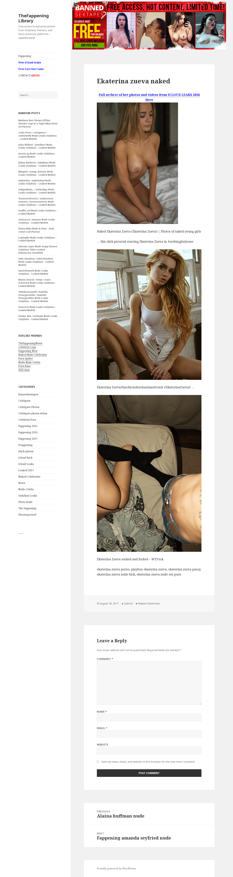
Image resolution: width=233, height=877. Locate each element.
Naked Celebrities (29, 476)
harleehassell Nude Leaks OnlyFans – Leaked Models (33, 272)
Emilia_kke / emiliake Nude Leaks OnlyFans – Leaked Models (37, 317)
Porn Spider (25, 358)
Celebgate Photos (28, 407)
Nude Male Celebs (29, 362)
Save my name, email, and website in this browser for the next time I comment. (148, 761)
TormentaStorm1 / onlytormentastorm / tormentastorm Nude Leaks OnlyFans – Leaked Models (36, 201)
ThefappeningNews (30, 343)
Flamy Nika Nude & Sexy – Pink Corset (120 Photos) (36, 230)
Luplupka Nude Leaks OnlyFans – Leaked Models (37, 239)
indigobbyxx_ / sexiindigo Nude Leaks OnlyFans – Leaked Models (36, 191)
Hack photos (25, 451)
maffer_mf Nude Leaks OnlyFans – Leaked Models (37, 212)
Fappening (24, 56)
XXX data (24, 370)
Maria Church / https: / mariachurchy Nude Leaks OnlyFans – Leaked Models (37, 282)
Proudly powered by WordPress (116, 868)
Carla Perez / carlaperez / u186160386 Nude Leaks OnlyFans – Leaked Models (37, 135)
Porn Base (24, 366)
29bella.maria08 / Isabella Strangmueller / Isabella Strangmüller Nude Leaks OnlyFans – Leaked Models (33, 296)
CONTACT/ (29, 75)
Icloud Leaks (26, 464)
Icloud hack (25, 457)
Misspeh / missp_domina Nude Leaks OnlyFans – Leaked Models (36, 173)
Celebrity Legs (27, 347)
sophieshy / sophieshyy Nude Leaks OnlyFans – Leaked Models (36, 182)
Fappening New (28, 351)
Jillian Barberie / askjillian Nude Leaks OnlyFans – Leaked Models (36, 164)
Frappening (25, 445)
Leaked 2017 (26, 470)
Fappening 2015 (28, 426)
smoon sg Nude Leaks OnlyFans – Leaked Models (37, 155)
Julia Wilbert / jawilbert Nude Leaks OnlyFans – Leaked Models (36, 146)
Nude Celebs (26, 489)
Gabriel (128, 603)
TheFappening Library (33, 18)
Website (102, 744)
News (21, 483)
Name (102, 711)
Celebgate (24, 400)
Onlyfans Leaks (27, 495)
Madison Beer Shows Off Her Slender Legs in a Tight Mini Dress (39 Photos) (38, 123)
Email (102, 728)
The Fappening (27, 508)
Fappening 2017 (28, 438)
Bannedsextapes (28, 394)
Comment (105, 659)
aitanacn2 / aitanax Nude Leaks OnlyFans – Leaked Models (36, 221)
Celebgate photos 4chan (32, 413)
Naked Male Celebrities (32, 354)
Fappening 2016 (28, 432)
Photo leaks (25, 502)
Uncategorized (27, 514)
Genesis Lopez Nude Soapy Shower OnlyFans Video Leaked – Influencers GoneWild (38, 249)
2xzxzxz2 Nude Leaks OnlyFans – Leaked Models (37, 308)
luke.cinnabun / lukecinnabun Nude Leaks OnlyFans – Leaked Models (36, 261)
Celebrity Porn (27, 419)
